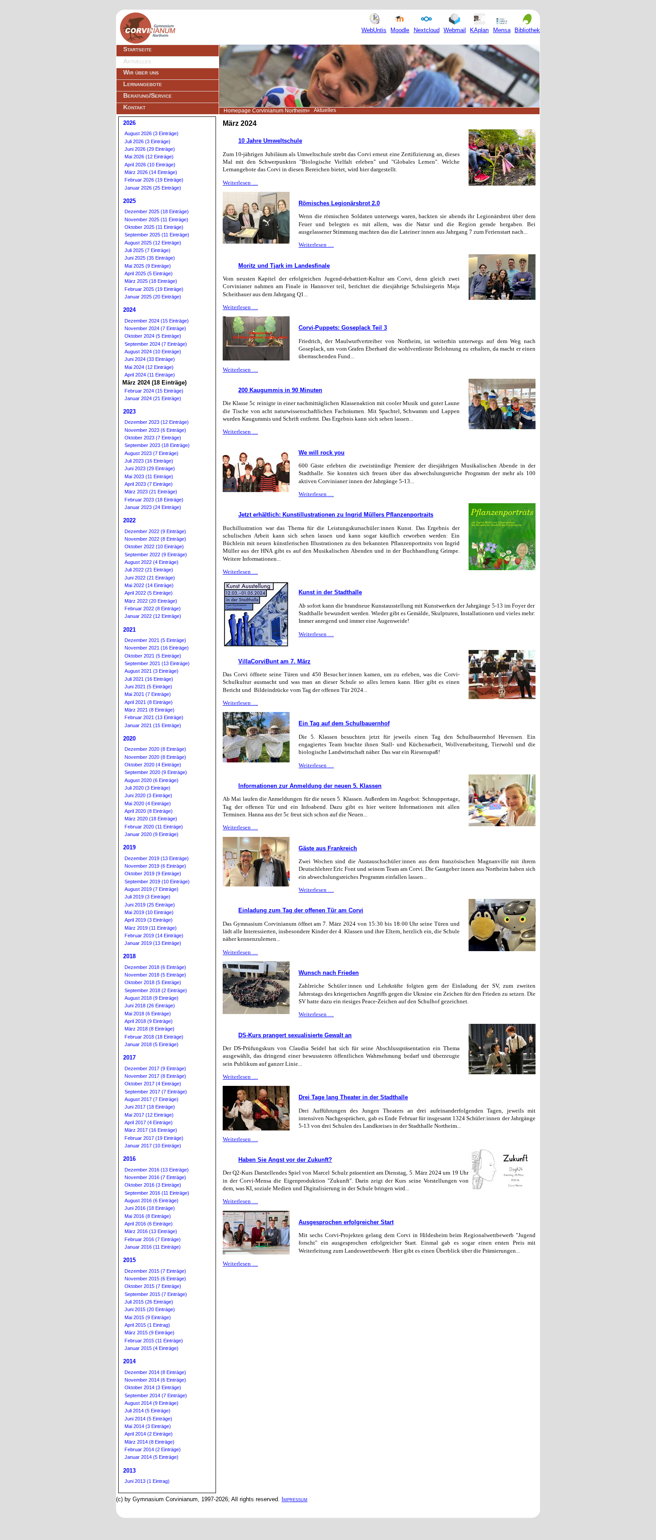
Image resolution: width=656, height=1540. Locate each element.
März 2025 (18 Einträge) (151, 281)
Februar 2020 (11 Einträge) (154, 826)
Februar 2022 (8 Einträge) (153, 608)
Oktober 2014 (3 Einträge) (153, 1387)
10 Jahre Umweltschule (270, 140)
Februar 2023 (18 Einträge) (154, 499)
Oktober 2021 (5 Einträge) (153, 655)
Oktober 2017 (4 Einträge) (153, 1083)
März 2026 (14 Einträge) (151, 172)
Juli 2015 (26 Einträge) (149, 1301)
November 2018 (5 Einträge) (155, 974)
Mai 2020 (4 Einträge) (148, 803)
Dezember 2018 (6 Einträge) (155, 967)
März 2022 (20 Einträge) (151, 601)
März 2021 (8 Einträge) (149, 709)
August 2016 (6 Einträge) (152, 1200)
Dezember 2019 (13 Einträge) (157, 858)
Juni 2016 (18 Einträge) (150, 1208)
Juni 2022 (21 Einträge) (150, 577)
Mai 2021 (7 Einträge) (148, 694)
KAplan (479, 30)
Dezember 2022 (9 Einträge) (155, 531)
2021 (129, 629)
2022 (129, 520)
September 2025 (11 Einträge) (157, 234)
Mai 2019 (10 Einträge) (149, 912)
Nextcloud (427, 30)
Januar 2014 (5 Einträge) (152, 1457)
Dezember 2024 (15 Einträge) (157, 320)
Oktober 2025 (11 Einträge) (154, 227)
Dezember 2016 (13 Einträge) (157, 1169)
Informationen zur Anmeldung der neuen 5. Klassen (310, 785)
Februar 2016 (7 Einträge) (153, 1239)
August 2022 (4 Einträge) (152, 562)
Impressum (294, 1499)
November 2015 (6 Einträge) (155, 1278)
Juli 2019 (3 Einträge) (147, 896)
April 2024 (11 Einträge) (150, 374)
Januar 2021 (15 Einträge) (153, 725)
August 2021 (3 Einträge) (152, 671)
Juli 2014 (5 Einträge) (147, 1410)
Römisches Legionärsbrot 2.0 (339, 203)
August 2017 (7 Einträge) (152, 1099)
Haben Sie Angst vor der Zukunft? (285, 1159)
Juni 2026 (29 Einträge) (150, 149)
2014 (129, 1361)
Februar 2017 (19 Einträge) (154, 1138)
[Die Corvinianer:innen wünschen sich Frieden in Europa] (256, 1012)
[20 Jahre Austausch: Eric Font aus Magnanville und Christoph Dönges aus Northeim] (256, 884)
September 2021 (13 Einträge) (157, 663)
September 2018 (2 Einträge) (156, 990)
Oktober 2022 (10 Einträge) (154, 546)
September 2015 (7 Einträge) (156, 1294)
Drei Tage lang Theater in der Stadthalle (353, 1097)
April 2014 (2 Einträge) (149, 1434)
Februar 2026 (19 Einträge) (154, 179)
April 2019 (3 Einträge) (149, 920)
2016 (129, 1158)
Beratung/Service (147, 95)
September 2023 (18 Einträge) (157, 445)
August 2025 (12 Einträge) (153, 242)
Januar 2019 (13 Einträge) (153, 943)
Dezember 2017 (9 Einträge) (155, 1068)
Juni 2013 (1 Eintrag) (147, 1481)
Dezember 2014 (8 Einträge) (155, 1372)
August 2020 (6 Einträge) (152, 780)
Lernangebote (142, 84)
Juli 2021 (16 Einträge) (149, 679)
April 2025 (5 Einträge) (149, 273)
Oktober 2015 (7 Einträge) (153, 1286)
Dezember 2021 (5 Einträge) (155, 640)
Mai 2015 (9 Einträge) (148, 1317)
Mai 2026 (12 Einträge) (149, 156)
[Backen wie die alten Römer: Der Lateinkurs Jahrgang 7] (256, 241)
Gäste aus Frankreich (328, 848)
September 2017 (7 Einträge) (156, 1091)
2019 (129, 847)
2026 (129, 123)
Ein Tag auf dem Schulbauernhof (344, 723)
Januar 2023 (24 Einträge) (153, 507)
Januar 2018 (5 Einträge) (152, 1044)
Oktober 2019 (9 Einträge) (153, 873)
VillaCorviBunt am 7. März (274, 661)
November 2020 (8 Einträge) (155, 757)
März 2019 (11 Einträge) (151, 928)
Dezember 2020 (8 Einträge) (155, 749)
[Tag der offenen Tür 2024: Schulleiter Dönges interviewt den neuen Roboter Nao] (502, 697)
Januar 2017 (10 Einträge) (153, 1145)
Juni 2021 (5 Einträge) (148, 686)
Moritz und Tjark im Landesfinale (284, 265)
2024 (129, 309)
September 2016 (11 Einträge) (157, 1193)
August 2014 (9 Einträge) (152, 1403)
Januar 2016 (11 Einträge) (153, 1247)
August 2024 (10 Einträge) (153, 351)
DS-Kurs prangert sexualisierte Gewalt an (295, 1035)
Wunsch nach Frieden (329, 972)
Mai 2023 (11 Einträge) (149, 476)
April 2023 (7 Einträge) (149, 484)
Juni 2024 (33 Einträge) (150, 359)
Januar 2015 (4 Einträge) (152, 1348)
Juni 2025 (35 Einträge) (150, 258)
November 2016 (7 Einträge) (155, 1177)
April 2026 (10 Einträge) (150, 164)
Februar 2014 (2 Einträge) (153, 1449)
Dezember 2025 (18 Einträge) (157, 211)
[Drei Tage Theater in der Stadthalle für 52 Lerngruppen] (256, 1128)
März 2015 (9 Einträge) (149, 1332)
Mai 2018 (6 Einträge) (148, 1013)
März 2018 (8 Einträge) (149, 1028)
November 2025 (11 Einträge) (156, 219)
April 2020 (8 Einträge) (149, 811)
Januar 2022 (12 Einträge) (153, 616)
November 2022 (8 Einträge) (155, 539)
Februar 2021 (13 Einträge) (154, 717)
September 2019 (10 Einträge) (157, 881)
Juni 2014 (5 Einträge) (148, 1418)
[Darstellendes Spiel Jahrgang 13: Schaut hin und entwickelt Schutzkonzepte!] (502, 1072)
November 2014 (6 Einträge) (155, 1380)
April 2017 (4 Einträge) (149, 1122)
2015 (129, 1260)
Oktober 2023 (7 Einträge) (153, 437)
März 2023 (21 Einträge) (151, 491)
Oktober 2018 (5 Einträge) (153, 982)
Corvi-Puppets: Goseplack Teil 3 (343, 327)
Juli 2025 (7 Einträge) (147, 250)
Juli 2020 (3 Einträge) (147, 788)
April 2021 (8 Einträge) (149, 702)
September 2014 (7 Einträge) (156, 1395)
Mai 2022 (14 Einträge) (149, 585)
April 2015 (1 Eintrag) (147, 1325)
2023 (129, 411)
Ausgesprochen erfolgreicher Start (346, 1222)
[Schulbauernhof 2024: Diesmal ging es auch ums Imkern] (256, 760)
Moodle (399, 30)
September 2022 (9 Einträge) (156, 554)
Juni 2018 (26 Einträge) (150, 1005)
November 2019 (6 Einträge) (155, 866)
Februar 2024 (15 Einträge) (154, 390)
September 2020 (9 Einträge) (156, 772)
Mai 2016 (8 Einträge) (148, 1216)
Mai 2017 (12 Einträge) (149, 1115)
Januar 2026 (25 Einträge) (153, 187)
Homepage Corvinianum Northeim (265, 111)
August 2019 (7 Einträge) (152, 889)
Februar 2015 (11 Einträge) (154, 1340)
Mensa (502, 30)
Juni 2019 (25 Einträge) (150, 904)
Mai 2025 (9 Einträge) (148, 266)
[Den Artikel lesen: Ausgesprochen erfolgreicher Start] (256, 1252)
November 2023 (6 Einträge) (155, 430)
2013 (129, 1470)
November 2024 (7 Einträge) (155, 328)
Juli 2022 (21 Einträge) (149, 569)
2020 (129, 738)
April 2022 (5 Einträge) (149, 593)
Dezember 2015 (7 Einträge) (155, 1271)
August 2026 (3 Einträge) (152, 133)
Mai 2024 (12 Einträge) (149, 367)
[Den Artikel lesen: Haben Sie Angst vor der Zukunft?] (502, 1188)
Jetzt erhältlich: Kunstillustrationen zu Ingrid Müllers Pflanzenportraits (335, 514)
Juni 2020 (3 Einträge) (148, 795)
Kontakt (134, 107)
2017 (129, 1057)
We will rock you (322, 452)
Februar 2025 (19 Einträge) (154, 289)
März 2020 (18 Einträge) (151, 818)
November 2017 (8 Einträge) (155, 1076)
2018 (129, 956)
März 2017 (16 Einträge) (151, 1130)
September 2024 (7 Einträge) (156, 344)
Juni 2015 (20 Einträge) (150, 1309)
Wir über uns (141, 72)
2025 (129, 201)
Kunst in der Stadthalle (330, 592)
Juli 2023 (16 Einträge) (149, 461)
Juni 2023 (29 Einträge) (150, 468)
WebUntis (373, 30)
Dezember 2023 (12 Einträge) (157, 422)
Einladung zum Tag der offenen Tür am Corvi (300, 910)
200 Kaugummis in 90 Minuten (280, 390)
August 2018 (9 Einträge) (152, 998)
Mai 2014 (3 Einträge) (148, 1426)
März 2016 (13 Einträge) (151, 1231)
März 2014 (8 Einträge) (149, 1442)
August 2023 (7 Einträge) (152, 453)
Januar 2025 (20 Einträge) (153, 296)
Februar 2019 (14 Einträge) (154, 935)
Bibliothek (527, 30)
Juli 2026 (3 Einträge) (147, 141)
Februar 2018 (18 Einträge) (154, 1036)
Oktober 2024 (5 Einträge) (153, 336)
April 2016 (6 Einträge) (149, 1223)
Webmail (455, 30)
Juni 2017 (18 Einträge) (150, 1106)
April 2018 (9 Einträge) (149, 1021)
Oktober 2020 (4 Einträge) (153, 764)
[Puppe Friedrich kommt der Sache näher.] (256, 358)
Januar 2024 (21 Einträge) (153, 398)
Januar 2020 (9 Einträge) (152, 834)
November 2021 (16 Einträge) (157, 647)
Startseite (137, 49)
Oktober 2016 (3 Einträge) (153, 1185)
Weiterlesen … (240, 182)
